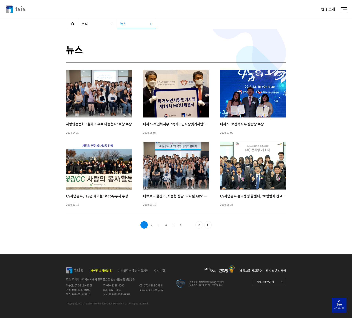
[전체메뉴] (345, 9)
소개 (328, 9)
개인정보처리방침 (101, 270)
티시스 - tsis (16, 9)
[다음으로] (199, 225)
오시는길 (159, 270)
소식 (85, 23)
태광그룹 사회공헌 (251, 270)
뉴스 (123, 23)
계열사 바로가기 (265, 282)
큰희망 (227, 269)
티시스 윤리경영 (276, 270)
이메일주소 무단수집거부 (133, 270)
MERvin (210, 270)
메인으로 (72, 23)
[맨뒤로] (208, 225)
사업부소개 (339, 308)
